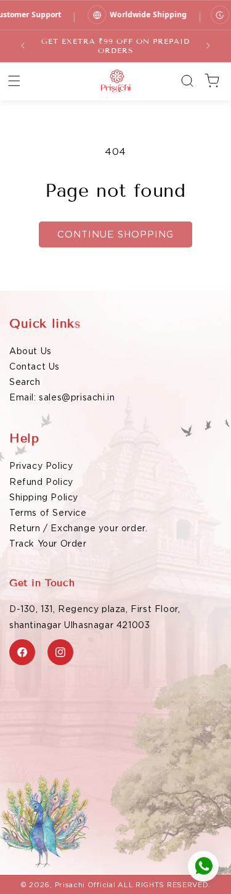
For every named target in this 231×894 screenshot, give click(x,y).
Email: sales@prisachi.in (62, 397)
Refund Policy (41, 482)
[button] (14, 80)
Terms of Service (48, 513)
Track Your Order (48, 543)
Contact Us (34, 366)
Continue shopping (115, 234)
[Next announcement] (208, 45)
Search (25, 382)
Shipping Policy (43, 497)
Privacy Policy (41, 466)
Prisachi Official (85, 884)
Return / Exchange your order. (78, 528)
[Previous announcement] (22, 45)
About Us (30, 351)
